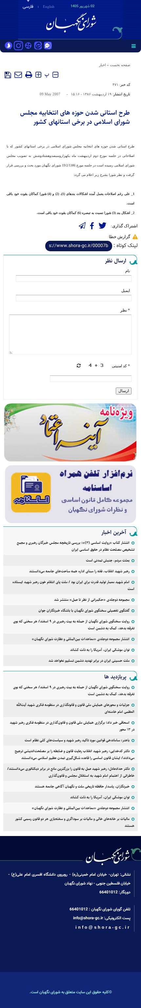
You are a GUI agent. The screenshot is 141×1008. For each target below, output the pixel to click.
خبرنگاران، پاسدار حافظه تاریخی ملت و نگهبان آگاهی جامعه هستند (82, 786)
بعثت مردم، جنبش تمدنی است (108, 560)
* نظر (125, 310)
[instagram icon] (18, 46)
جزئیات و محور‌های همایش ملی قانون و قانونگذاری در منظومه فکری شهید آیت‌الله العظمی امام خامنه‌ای (75, 708)
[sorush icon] (8, 46)
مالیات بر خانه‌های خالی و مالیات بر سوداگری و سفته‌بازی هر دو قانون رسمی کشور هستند (74, 822)
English (48, 7)
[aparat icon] (28, 46)
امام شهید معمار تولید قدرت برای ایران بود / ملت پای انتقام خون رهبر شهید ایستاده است (73, 585)
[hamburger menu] (133, 45)
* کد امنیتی (121, 366)
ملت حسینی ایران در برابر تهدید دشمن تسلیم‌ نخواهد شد (89, 660)
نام (127, 271)
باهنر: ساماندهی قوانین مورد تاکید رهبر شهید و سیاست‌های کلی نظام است (77, 740)
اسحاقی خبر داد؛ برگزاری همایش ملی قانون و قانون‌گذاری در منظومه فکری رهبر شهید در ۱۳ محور (72, 726)
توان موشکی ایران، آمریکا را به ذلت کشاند (100, 650)
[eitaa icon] (38, 46)
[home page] (103, 19)
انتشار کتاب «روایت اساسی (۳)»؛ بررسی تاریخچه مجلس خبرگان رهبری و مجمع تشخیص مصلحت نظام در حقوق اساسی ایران (75, 546)
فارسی (28, 7)
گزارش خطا (119, 236)
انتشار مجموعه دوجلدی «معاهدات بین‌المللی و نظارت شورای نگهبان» (81, 639)
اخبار (102, 65)
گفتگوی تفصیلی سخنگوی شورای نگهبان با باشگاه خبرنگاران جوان (84, 610)
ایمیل (125, 290)
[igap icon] (48, 46)
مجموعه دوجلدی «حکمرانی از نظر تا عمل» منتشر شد (92, 599)
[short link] (78, 246)
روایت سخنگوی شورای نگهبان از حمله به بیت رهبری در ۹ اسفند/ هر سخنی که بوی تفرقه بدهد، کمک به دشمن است (73, 624)
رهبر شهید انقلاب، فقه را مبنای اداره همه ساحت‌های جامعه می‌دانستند (79, 571)
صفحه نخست (120, 65)
